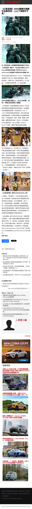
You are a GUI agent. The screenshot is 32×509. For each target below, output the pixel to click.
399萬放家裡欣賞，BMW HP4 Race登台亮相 (16, 275)
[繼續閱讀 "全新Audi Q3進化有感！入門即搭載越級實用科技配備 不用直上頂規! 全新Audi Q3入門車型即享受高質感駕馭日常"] (15, 382)
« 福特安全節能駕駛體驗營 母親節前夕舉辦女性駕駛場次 (15, 285)
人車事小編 (8, 38)
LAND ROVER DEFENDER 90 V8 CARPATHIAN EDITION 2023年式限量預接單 (16, 310)
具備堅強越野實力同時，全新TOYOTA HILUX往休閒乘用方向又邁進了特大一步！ (16, 394)
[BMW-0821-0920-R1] (16, 351)
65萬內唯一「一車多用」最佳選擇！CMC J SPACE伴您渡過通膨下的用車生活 (16, 462)
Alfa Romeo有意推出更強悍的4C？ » (19, 288)
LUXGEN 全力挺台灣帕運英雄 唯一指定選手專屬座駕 (16, 305)
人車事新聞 (8, 39)
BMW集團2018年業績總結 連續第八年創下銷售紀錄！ (16, 271)
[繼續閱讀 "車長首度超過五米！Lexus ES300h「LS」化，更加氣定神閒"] (15, 450)
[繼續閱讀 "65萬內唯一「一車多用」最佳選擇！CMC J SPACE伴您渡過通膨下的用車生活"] (15, 473)
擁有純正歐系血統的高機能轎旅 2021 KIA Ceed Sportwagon (15, 315)
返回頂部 (27, 336)
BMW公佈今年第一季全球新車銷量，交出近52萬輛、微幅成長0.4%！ (16, 267)
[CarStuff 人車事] (14, 0)
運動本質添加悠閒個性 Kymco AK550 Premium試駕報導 (14, 296)
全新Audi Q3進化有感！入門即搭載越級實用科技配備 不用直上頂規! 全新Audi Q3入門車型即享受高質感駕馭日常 (16, 370)
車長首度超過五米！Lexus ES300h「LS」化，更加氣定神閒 (16, 439)
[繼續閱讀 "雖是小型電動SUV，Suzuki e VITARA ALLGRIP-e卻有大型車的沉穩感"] (15, 428)
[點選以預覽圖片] (15, 26)
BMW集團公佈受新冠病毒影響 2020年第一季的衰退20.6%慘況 (16, 263)
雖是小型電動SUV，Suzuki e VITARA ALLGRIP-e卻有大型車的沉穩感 (14, 416)
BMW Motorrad (9, 249)
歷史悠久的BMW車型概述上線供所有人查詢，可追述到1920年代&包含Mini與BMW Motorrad (15, 257)
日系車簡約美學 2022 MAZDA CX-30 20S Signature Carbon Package (15, 300)
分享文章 (5, 241)
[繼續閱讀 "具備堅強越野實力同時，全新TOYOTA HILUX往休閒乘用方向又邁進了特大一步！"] (15, 405)
